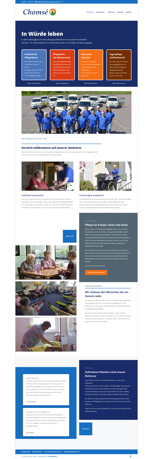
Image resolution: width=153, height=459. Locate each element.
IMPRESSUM (26, 452)
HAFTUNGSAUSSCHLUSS (52, 452)
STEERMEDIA (52, 456)
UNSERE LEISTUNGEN (96, 272)
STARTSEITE (90, 12)
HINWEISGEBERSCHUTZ (71, 452)
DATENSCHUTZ (37, 452)
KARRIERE (120, 12)
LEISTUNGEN (100, 12)
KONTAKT (128, 12)
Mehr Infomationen (34, 83)
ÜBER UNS (111, 12)
